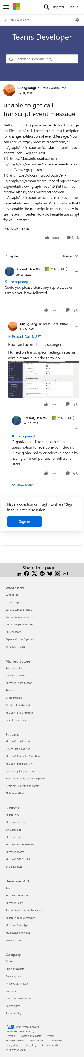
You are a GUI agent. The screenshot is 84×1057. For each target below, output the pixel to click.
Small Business (14, 866)
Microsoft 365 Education (19, 763)
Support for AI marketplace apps (24, 910)
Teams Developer (18, 20)
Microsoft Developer (17, 895)
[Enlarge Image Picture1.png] (43, 379)
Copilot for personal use (19, 624)
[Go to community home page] (16, 6)
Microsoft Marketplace (18, 925)
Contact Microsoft (31, 1036)
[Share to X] (34, 573)
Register (58, 7)
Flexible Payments (16, 720)
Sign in (24, 521)
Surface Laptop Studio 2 (19, 609)
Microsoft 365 (13, 837)
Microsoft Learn (14, 903)
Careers (10, 961)
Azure (9, 888)
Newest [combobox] (70, 256)
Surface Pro (12, 594)
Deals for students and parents (23, 786)
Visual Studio (13, 940)
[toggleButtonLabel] (77, 19)
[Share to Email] (65, 573)
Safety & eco (13, 1045)
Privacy (50, 1036)
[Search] (46, 7)
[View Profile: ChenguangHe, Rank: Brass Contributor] (9, 90)
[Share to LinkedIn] (19, 573)
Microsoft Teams (15, 851)
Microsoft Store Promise (19, 712)
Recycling (31, 1045)
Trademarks (56, 1040)
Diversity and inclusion (18, 998)
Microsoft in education (18, 741)
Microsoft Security (16, 822)
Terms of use (37, 1040)
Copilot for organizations (20, 617)
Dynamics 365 (13, 829)
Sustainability (13, 1013)
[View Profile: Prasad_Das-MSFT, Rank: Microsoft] (9, 271)
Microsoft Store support (19, 683)
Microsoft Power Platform (20, 844)
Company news (14, 976)
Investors (11, 991)
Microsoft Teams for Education (23, 756)
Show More (25, 484)
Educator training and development (26, 778)
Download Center (15, 675)
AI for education (15, 793)
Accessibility (13, 1006)
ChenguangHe (28, 88)
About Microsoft (15, 968)
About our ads (50, 1045)
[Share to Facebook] (26, 573)
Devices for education (18, 748)
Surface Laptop (14, 602)
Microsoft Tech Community (20, 917)
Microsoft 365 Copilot (18, 859)
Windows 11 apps (15, 646)
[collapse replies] (42, 265)
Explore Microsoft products (21, 639)
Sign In (73, 7)
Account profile (14, 668)
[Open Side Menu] (6, 6)
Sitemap (10, 1036)
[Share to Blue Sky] (49, 573)
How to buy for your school (21, 771)
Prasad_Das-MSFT (30, 269)
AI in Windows (14, 632)
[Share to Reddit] (42, 573)
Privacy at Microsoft (17, 983)
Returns (10, 690)
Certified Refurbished (18, 705)
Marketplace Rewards (18, 932)
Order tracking (14, 697)
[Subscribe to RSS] (57, 573)
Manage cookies (15, 1040)
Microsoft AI (12, 814)
